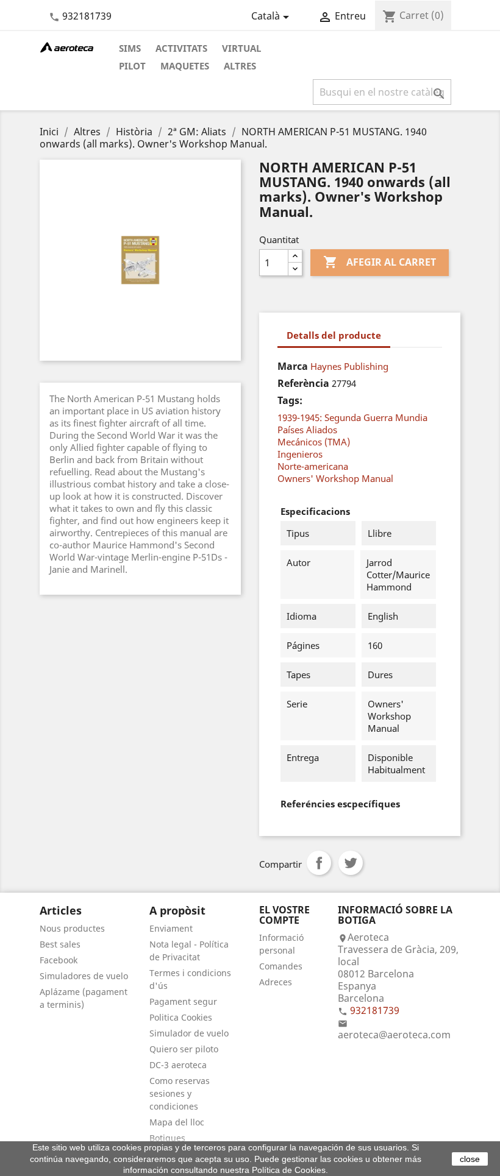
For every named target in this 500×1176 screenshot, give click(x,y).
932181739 (87, 16)
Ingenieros (300, 454)
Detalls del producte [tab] (334, 335)
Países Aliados (307, 429)
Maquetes (184, 66)
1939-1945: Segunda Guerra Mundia (352, 417)
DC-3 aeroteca (178, 1065)
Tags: (289, 400)
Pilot (132, 66)
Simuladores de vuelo (84, 976)
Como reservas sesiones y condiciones (179, 1093)
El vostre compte (284, 915)
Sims (130, 48)
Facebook (58, 960)
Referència (303, 383)
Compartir (319, 863)
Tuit (350, 863)
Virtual (241, 48)
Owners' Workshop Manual (335, 478)
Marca (292, 366)
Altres (240, 66)
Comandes (280, 966)
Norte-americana (312, 466)
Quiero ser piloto (183, 1049)
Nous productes (72, 928)
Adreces (275, 982)
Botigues (167, 1138)
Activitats (181, 48)
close (470, 1159)
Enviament (171, 928)
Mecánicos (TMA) (313, 442)
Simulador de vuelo (189, 1033)
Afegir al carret (379, 262)
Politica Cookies (180, 1017)
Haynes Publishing (349, 366)
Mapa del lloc (176, 1122)
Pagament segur (183, 1001)
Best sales (60, 944)
